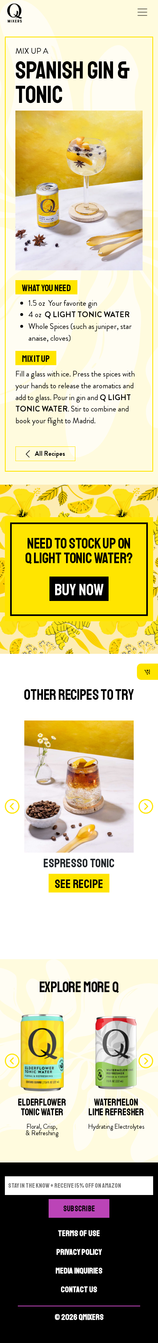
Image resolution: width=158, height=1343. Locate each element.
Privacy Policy (79, 1252)
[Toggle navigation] (142, 12)
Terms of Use (79, 1233)
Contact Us (79, 1289)
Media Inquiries (79, 1271)
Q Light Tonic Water (87, 314)
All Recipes (50, 453)
